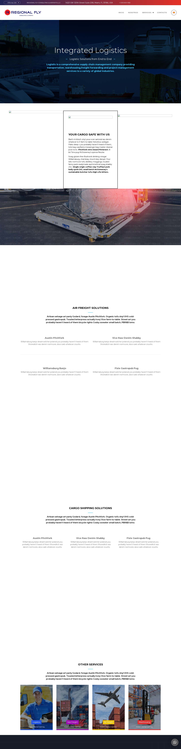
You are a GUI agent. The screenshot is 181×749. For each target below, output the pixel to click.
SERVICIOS (146, 12)
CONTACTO (162, 12)
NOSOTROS (133, 12)
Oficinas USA (12, 3)
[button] (175, 742)
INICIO (121, 12)
